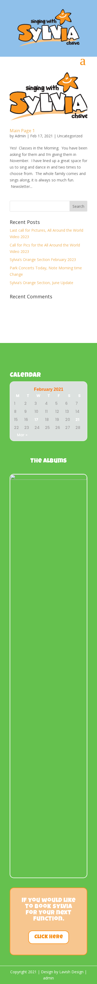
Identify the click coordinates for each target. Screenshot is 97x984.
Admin (20, 135)
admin (48, 978)
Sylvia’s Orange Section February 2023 (43, 259)
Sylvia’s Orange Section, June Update (41, 282)
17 (36, 419)
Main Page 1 (22, 131)
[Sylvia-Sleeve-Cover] (48, 478)
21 (77, 419)
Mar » (22, 435)
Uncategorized (69, 135)
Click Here (48, 937)
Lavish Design (71, 971)
